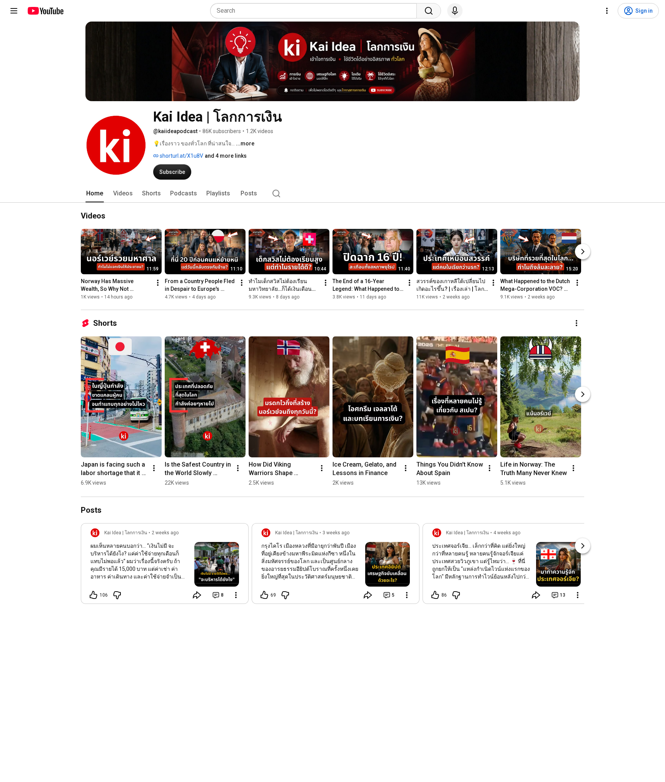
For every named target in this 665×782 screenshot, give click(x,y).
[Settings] (607, 10)
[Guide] (13, 10)
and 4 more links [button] (226, 156)
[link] (164, 566)
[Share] (197, 595)
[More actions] (157, 282)
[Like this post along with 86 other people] (435, 595)
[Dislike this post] (117, 595)
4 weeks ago (506, 532)
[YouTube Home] (45, 11)
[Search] (428, 10)
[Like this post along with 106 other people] (93, 595)
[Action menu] (236, 595)
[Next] (582, 251)
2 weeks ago (165, 532)
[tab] (94, 193)
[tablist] (332, 193)
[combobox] (316, 10)
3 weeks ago (335, 532)
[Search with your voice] (455, 10)
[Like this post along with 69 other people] (264, 595)
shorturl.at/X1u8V (181, 156)
